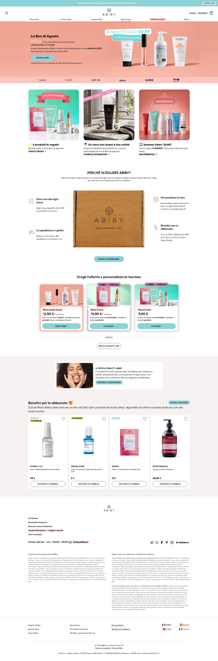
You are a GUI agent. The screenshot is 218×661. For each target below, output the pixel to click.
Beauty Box (75, 625)
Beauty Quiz (126, 19)
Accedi (192, 13)
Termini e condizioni (103, 648)
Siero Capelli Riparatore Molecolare (45, 469)
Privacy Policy (118, 625)
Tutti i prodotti (35, 534)
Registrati (203, 13)
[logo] (109, 12)
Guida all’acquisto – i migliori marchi (46, 530)
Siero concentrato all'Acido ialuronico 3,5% (86, 470)
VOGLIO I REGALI (36, 151)
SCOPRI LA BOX (209, 3)
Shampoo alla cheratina (163, 469)
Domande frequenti (37, 522)
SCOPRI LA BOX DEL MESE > (109, 259)
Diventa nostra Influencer (40, 526)
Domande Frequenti (79, 629)
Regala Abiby (96, 19)
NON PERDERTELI (147, 154)
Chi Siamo (33, 518)
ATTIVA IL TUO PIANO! (179, 402)
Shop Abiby (33, 633)
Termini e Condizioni (121, 629)
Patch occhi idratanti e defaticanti (126, 469)
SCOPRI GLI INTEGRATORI (95, 154)
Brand (186, 19)
